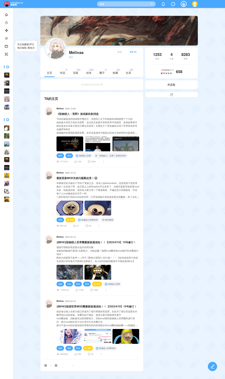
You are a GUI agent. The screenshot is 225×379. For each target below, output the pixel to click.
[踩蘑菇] (14, 5)
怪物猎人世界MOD (89, 219)
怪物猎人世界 (85, 155)
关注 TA (133, 51)
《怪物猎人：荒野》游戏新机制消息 (77, 114)
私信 (120, 51)
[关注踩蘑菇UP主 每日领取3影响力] (6, 191)
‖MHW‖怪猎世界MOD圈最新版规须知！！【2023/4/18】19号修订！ (96, 306)
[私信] (173, 5)
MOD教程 (109, 219)
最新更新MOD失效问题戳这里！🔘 (77, 178)
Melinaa (60, 108)
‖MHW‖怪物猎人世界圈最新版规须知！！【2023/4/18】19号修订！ (96, 242)
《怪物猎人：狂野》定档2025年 (112, 155)
